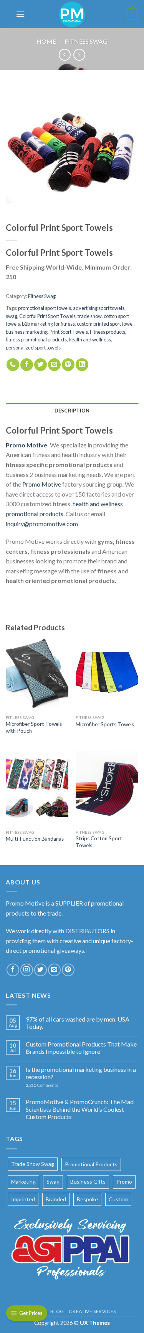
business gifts (88, 1181)
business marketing (27, 332)
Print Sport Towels (69, 332)
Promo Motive (41, 484)
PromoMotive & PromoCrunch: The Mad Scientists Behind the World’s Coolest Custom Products (80, 1109)
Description (72, 410)
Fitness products (107, 332)
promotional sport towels (44, 308)
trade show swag (32, 1164)
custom (118, 1199)
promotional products (91, 1164)
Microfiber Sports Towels (105, 724)
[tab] (72, 410)
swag (11, 316)
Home (46, 41)
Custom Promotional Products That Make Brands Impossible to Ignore (81, 1047)
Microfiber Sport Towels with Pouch (34, 727)
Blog (57, 1311)
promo (124, 1181)
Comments (42, 1085)
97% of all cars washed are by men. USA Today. (77, 1022)
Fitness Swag (86, 41)
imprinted (23, 1199)
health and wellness (90, 339)
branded (56, 1199)
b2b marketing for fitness (48, 324)
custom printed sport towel (105, 324)
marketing (23, 1181)
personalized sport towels (33, 347)
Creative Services (92, 1311)
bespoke (87, 1199)
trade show (90, 316)
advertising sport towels (98, 308)
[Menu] (20, 14)
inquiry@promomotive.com (42, 523)
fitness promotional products (36, 339)
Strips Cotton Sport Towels (99, 841)
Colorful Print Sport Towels (47, 316)
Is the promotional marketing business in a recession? (81, 1073)
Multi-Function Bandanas (35, 839)
